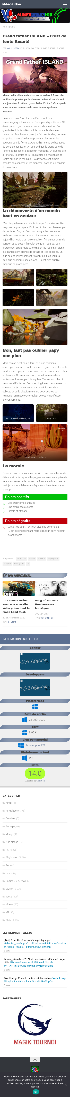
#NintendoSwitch (43, 962)
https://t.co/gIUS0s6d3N (40, 965)
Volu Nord (13, 48)
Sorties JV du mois (16, 881)
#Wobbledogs (58, 978)
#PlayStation (11, 981)
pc (28, 563)
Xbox (8, 920)
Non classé (12, 841)
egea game (53, 559)
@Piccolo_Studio (13, 946)
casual (32, 559)
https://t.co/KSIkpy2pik (38, 946)
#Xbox (21, 981)
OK (36, 1092)
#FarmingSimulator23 (21, 962)
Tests (11, 26)
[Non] (65, 1084)
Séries (9, 873)
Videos (9, 904)
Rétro (9, 865)
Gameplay (11, 826)
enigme (7, 563)
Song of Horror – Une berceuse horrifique (46, 604)
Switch (9, 888)
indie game (19, 563)
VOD (8, 912)
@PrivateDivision (56, 943)
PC (4, 26)
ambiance (21, 559)
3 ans (7, 950)
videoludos (11, 4)
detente (41, 559)
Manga (9, 834)
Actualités (11, 810)
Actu (8, 802)
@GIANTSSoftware (15, 965)
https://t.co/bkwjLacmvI (33, 943)
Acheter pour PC (35, 745)
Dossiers (10, 818)
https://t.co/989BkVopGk (39, 981)
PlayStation (12, 857)
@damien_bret (12, 943)
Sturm (12, 621)
